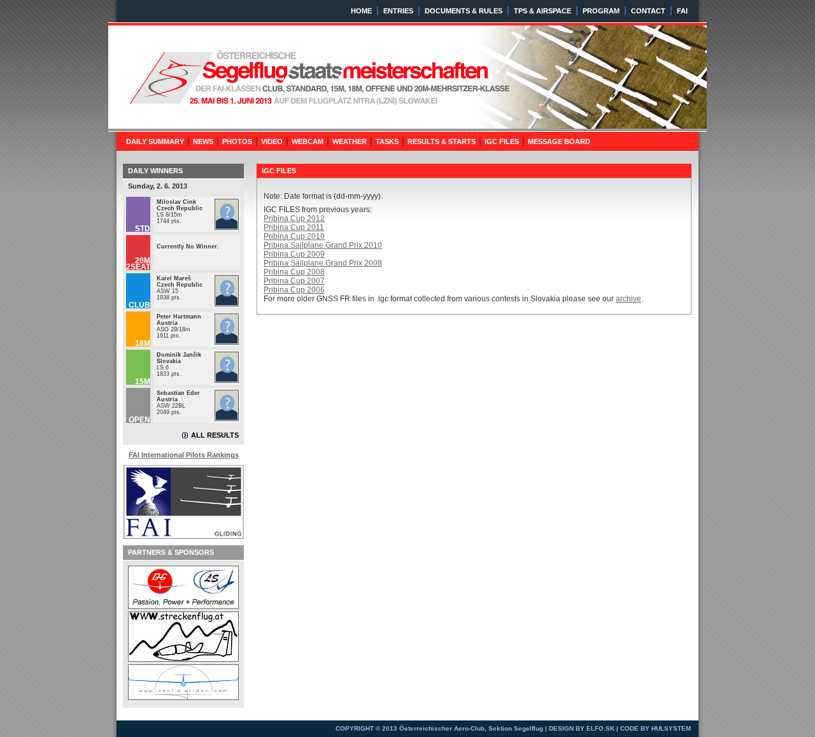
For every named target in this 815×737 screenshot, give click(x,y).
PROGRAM (601, 11)
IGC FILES (502, 141)
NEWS (203, 141)
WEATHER (349, 141)
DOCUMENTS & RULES (463, 11)
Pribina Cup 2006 (294, 289)
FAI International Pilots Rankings (184, 455)
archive (628, 298)
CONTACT (648, 11)
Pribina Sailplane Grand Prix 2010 (323, 245)
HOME (361, 11)
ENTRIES (398, 11)
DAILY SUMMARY (155, 141)
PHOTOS (237, 141)
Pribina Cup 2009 (294, 254)
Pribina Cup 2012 (294, 218)
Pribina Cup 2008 (294, 272)
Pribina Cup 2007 (294, 280)
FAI (682, 11)
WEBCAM (307, 141)
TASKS (387, 141)
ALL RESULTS (215, 435)
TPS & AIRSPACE (542, 11)
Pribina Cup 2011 (294, 227)
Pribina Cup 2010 (294, 236)
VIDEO (272, 141)
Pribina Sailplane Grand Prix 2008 (323, 263)
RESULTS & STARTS (442, 141)
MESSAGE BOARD (559, 141)
